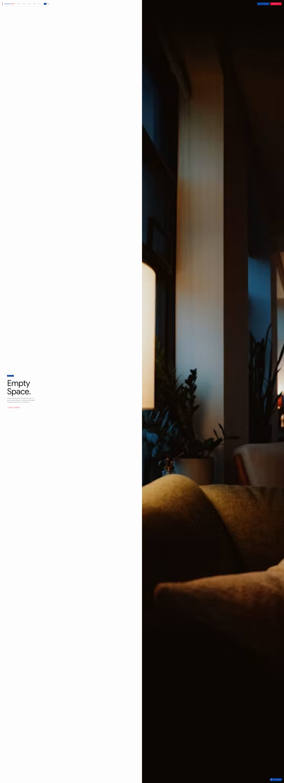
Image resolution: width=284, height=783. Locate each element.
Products (19, 3)
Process (39, 3)
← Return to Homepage (13, 407)
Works (34, 3)
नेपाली (48, 3)
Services (29, 3)
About (24, 3)
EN (45, 3)
